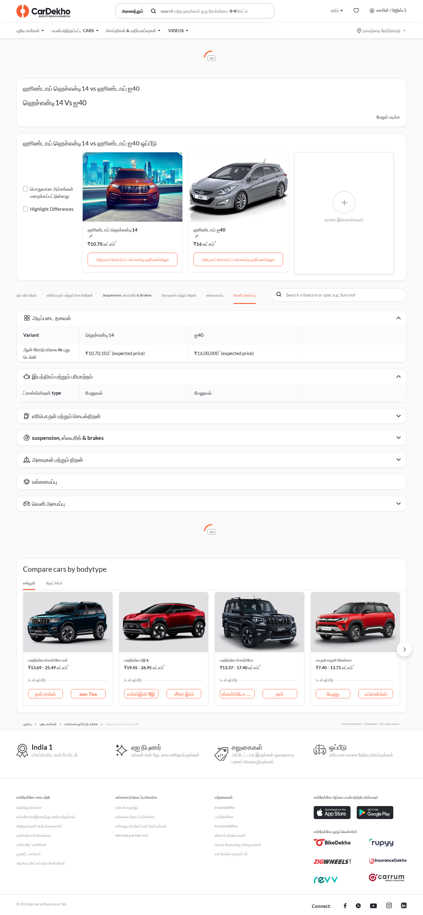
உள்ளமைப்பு (215, 295)
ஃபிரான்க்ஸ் (375, 694)
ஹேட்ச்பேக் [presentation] (54, 583)
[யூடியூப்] (373, 906)
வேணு (333, 694)
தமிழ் (335, 10)
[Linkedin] (404, 906)
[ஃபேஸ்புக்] (345, 906)
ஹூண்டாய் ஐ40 (209, 229)
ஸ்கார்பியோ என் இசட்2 (238, 694)
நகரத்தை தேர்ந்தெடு (381, 30)
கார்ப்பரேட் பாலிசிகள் (31, 844)
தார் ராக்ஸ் (45, 694)
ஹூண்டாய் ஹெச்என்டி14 (112, 229)
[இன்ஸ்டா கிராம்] (389, 906)
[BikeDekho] (332, 842)
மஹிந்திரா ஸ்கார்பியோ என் (48, 660)
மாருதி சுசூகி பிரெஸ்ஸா (334, 660)
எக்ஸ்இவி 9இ (141, 694)
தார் (280, 694)
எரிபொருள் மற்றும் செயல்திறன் (70, 295)
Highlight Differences (52, 209)
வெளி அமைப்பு (244, 295)
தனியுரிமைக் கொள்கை (33, 835)
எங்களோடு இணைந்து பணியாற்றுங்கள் (46, 816)
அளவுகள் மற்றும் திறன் (178, 295)
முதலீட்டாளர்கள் (28, 854)
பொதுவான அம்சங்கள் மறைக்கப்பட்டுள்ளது (51, 192)
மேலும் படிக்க (388, 116)
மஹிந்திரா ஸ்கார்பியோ (236, 660)
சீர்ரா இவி (184, 694)
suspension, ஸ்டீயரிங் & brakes (127, 295)
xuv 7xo (88, 694)
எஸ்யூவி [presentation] (29, 583)
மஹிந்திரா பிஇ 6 (136, 660)
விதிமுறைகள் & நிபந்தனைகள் (39, 826)
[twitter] (358, 906)
